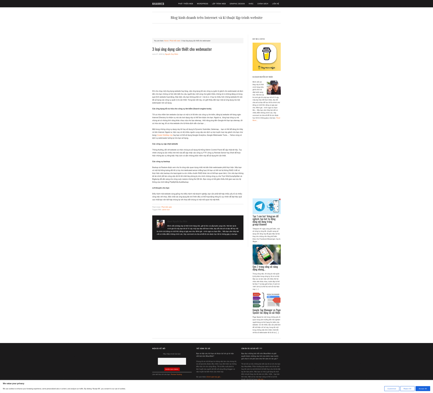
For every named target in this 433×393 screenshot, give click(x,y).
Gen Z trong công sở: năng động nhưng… (265, 267)
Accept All (423, 388)
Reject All (407, 388)
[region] (216, 386)
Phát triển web (166, 207)
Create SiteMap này (165, 135)
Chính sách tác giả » (213, 377)
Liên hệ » (261, 379)
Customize (392, 388)
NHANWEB (158, 4)
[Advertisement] (216, 28)
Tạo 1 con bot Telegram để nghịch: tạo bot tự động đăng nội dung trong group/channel (266, 220)
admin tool (166, 209)
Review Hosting (176, 374)
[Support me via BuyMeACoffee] (267, 70)
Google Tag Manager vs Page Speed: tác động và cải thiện (267, 311)
